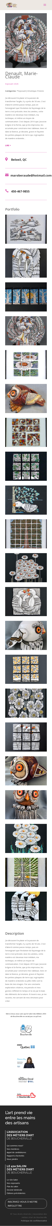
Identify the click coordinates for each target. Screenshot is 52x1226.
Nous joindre (12, 1159)
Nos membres (13, 1149)
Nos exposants (13, 1183)
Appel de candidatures (16, 1152)
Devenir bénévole (14, 1190)
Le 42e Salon (12, 1179)
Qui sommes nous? (15, 1145)
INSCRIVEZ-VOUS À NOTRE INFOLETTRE (22, 1203)
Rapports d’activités (15, 1155)
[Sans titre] (26, 684)
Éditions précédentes (16, 1193)
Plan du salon (12, 1186)
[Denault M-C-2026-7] (26, 785)
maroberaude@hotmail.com (31, 175)
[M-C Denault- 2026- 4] (26, 751)
